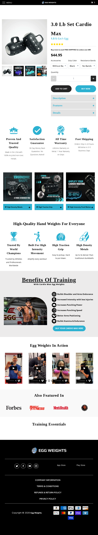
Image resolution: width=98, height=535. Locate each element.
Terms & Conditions (48, 486)
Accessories (56, 60)
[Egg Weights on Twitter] (17, 466)
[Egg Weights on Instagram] (37, 466)
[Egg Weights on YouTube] (30, 466)
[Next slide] (43, 71)
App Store (61, 465)
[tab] (46, 381)
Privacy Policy (47, 499)
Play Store (81, 465)
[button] (57, 44)
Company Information (47, 480)
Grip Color (72, 60)
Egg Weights (36, 513)
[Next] (91, 368)
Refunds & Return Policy (47, 492)
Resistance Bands (88, 60)
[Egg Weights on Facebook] (24, 466)
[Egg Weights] (49, 2)
